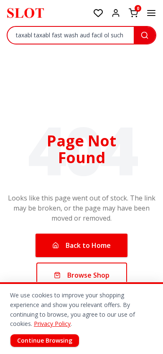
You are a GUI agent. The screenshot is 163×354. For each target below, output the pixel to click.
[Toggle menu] (151, 13)
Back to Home (88, 245)
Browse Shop (88, 275)
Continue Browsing (44, 340)
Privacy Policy (52, 324)
